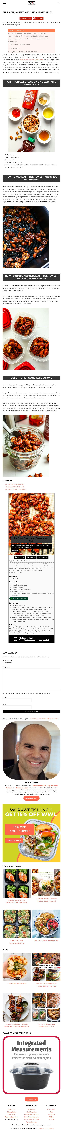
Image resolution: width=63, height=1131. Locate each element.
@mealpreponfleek (29, 640)
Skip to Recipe (26, 18)
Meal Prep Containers (31, 1117)
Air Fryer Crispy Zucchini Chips (15, 489)
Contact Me (51, 1109)
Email (5, 704)
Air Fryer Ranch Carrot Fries (14, 487)
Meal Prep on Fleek (39, 786)
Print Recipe (39, 18)
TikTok (51, 1117)
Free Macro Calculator (31, 1114)
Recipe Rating (7, 660)
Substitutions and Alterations (19, 44)
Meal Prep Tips (31, 1112)
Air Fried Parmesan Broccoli (14, 484)
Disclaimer (11, 1114)
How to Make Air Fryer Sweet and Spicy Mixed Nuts (28, 36)
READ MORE (15, 48)
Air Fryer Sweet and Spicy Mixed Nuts (22, 52)
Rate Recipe (43, 557)
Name (5, 697)
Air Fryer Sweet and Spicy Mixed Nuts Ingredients (27, 33)
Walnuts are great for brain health (31, 60)
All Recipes (31, 1109)
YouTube (51, 1119)
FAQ (51, 1112)
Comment (6, 667)
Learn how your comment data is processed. (44, 719)
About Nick (11, 1109)
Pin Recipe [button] (32, 557)
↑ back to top (31, 1099)
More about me (30, 798)
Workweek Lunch (22, 788)
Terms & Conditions (11, 1117)
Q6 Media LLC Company (46, 1128)
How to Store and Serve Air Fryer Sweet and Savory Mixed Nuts (28, 40)
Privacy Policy (11, 1112)
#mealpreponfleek (44, 640)
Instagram (51, 1114)
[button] (12, 550)
